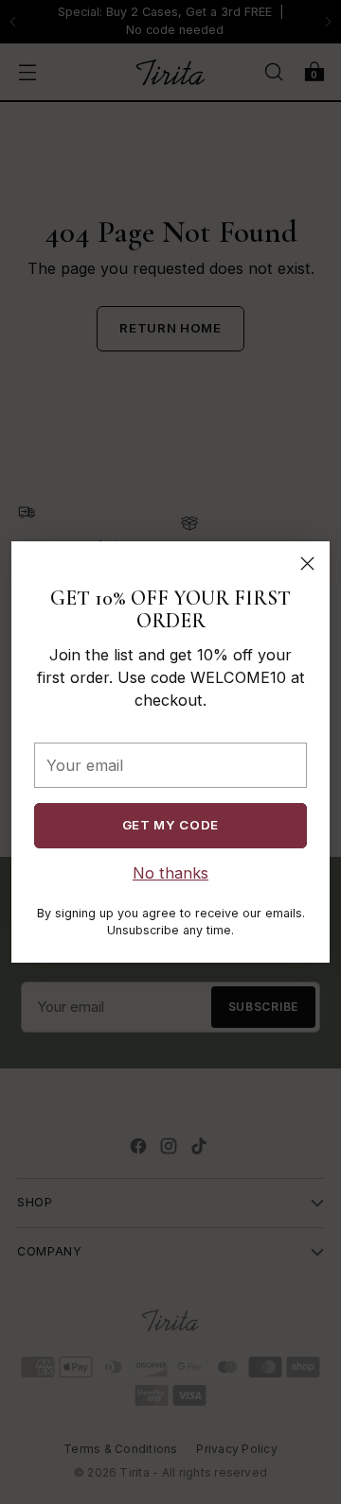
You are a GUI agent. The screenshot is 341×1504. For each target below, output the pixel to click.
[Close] (307, 563)
